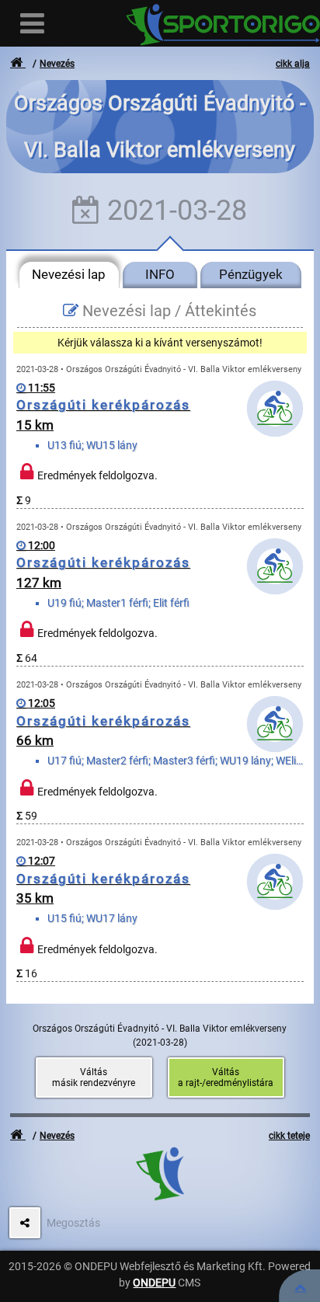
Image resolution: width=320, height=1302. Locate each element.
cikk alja (293, 63)
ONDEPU (154, 1282)
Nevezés (57, 63)
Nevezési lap (69, 274)
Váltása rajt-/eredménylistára (225, 1077)
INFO (160, 274)
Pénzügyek (251, 274)
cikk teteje (289, 1135)
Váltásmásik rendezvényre (93, 1077)
